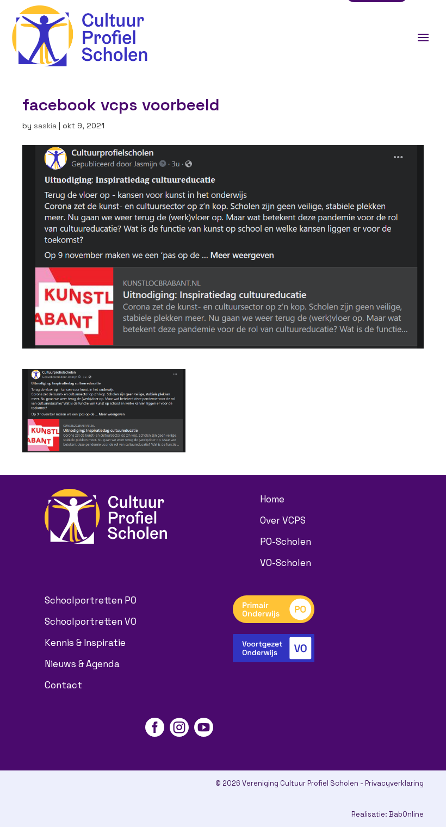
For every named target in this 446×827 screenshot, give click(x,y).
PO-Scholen (285, 542)
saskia (45, 125)
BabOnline (406, 814)
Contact (63, 685)
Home (272, 499)
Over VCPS (283, 520)
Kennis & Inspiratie (85, 643)
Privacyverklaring (394, 783)
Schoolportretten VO (91, 621)
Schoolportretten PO (91, 600)
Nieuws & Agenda (82, 664)
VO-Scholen (285, 563)
